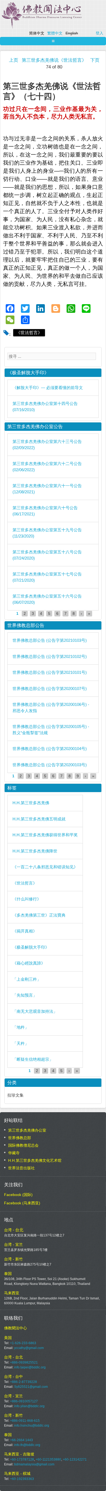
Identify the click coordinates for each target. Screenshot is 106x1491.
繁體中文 (55, 33)
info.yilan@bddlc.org (29, 1406)
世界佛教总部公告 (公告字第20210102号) (50, 656)
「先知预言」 (25, 995)
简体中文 (36, 33)
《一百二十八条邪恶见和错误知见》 (45, 867)
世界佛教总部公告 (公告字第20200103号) (50, 764)
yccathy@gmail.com (29, 1348)
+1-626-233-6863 (23, 1343)
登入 (99, 33)
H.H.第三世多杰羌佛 (31, 802)
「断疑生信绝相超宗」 (33, 1059)
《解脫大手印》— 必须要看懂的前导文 (48, 387)
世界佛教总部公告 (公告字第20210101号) (50, 672)
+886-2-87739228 (23, 1382)
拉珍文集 (15, 1095)
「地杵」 (21, 1027)
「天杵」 (21, 1043)
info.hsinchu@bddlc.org (31, 1425)
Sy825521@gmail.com (31, 1387)
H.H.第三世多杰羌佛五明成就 (39, 819)
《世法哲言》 (29, 332)
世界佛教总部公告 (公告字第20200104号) (50, 748)
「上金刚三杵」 (27, 979)
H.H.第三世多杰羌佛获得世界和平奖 (45, 835)
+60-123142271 (75, 1459)
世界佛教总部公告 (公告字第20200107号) (50, 688)
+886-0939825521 (24, 1362)
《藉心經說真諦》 (29, 963)
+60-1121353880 (48, 1459)
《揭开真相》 (25, 931)
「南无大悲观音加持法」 (35, 1011)
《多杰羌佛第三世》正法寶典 (39, 915)
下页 (94, 60)
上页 (13, 60)
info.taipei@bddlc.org (30, 1367)
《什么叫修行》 (27, 899)
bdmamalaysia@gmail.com (34, 1464)
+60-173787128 (22, 1459)
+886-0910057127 (24, 1401)
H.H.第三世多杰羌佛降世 (35, 851)
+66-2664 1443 (21, 1440)
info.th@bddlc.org (27, 1445)
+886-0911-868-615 (25, 1421)
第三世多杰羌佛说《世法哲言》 (54, 60)
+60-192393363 (22, 1479)
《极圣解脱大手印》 (31, 947)
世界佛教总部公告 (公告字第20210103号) (50, 640)
